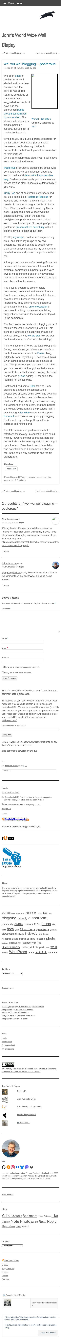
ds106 (18, 924)
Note (15, 1221)
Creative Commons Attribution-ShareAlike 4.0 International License (29, 1070)
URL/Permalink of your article (14, 725)
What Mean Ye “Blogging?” (15, 545)
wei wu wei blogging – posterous (30, 63)
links (32, 938)
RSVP (13, 1227)
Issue (49, 1216)
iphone (45, 934)
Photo (25, 1221)
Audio (18, 1215)
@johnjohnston (9, 528)
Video (18, 1226)
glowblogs (42, 929)
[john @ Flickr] (17, 1167)
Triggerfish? (21, 1091)
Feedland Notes (11, 1260)
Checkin (40, 1216)
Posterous (9, 167)
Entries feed (7, 1041)
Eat (45, 1216)
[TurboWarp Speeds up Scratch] (30, 1104)
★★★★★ (52, 952)
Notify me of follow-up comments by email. (21, 667)
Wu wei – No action (41, 118)
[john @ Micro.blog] (8, 1167)
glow (49, 476)
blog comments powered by (19, 750)
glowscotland (9, 933)
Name (5, 638)
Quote (34, 1221)
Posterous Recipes (37, 196)
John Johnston (9, 563)
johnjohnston (7, 1009)
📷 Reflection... (23, 1122)
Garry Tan (9, 193)
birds (50, 913)
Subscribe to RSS (12, 797)
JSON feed (6, 808)
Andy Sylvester (8, 1015)
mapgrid (40, 938)
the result (9, 416)
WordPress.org (8, 1048)
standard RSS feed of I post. (24, 804)
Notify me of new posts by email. (17, 672)
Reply (6, 551)
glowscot (53, 929)
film (53, 924)
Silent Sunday (11, 947)
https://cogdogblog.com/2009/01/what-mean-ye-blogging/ (30, 542)
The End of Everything (24, 1009)
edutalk (28, 924)
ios (40, 933)
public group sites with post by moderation (15, 113)
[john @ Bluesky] (22, 1167)
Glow (32, 386)
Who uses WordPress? (26, 1015)
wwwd (16, 476)
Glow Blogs (27, 929)
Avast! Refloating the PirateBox (31, 1006)
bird (45, 913)
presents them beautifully (30, 227)
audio (40, 913)
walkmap (5, 952)
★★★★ (41, 952)
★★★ (31, 952)
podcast (5, 942)
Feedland (5, 1279)
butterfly (22, 918)
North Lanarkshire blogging (47, 53)
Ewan (40, 353)
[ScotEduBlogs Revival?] (30, 1112)
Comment (6, 608)
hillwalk (21, 934)
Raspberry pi (29, 942)
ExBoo (37, 924)
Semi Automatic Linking (26, 1098)
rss (39, 942)
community (7, 924)
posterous (8, 479)
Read (43, 1221)
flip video (25, 412)
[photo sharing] (44, 107)
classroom (41, 476)
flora (10, 928)
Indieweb (31, 933)
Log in (4, 1038)
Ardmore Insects (21, 1018)
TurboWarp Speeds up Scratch (29, 1106)
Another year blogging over (13, 53)
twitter (25, 947)
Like (54, 1215)
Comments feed (8, 1045)
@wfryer (22, 528)
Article (8, 1215)
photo (50, 938)
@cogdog (7, 572)
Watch (26, 1226)
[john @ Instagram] (13, 1167)
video (47, 947)
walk (54, 946)
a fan (18, 75)
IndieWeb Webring (12, 765)
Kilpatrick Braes (10, 938)
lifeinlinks (24, 938)
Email (5, 647)
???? (34, 126)
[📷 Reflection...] (30, 1120)
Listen (6, 1221)
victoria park (37, 947)
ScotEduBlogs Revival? (26, 1114)
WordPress (18, 951)
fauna (46, 923)
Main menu (15, 3)
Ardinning (31, 913)
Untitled (5, 1264)
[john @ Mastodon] (27, 1167)
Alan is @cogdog (9, 1006)
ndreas (4, 1012)
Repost (6, 1226)
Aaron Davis (20, 913)
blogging (31, 476)
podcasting (15, 942)
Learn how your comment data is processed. (29, 692)
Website (5, 657)
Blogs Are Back (8, 1268)
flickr (4, 929)
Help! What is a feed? (10, 792)
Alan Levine (8, 519)
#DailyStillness (8, 913)
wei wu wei (34, 335)
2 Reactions (20, 479)
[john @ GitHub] (4, 1167)
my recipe (18, 237)
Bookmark (30, 1215)
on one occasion (38, 306)
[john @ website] (31, 1167)
